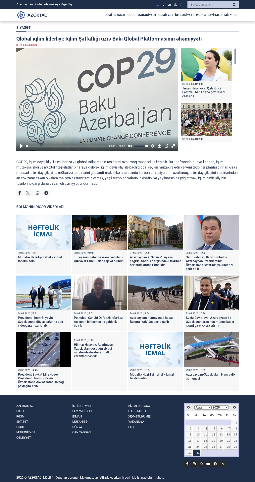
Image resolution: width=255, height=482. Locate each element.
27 (221, 446)
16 (189, 440)
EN (169, 4)
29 (235, 446)
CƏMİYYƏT (165, 15)
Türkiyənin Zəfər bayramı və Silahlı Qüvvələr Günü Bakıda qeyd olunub (99, 259)
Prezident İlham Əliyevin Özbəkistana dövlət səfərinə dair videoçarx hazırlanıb (40, 321)
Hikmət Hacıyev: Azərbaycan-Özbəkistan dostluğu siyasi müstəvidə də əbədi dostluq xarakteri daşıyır (95, 350)
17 (198, 440)
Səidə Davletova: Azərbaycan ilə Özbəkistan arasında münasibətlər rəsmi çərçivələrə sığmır (210, 321)
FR (181, 4)
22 (235, 440)
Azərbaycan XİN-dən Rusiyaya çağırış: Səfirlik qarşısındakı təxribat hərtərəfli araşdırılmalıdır (155, 261)
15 (235, 434)
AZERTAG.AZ (25, 406)
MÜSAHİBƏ (79, 421)
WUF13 (201, 15)
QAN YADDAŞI (81, 432)
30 (189, 452)
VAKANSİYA (136, 421)
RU (163, 4)
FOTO (20, 411)
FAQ (131, 427)
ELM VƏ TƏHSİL (83, 411)
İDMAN (77, 416)
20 (221, 440)
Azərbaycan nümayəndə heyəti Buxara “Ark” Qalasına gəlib (152, 319)
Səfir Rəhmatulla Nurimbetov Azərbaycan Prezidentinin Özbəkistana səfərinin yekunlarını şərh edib (209, 263)
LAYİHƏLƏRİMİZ (219, 15)
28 (228, 446)
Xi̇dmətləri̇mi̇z (139, 416)
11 (205, 434)
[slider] (66, 146)
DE (175, 4)
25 (205, 446)
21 (228, 440)
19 (213, 440)
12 (213, 434)
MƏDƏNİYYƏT (146, 15)
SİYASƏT (120, 15)
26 (213, 446)
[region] (208, 95)
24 (198, 446)
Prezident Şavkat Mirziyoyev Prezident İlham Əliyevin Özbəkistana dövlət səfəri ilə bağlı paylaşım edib (41, 380)
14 (228, 434)
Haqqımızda (137, 411)
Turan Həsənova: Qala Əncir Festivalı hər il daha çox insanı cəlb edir (203, 92)
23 (189, 446)
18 (205, 440)
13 (221, 434)
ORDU (131, 15)
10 (198, 434)
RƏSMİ (107, 15)
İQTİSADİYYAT (184, 15)
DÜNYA (77, 427)
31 (198, 452)
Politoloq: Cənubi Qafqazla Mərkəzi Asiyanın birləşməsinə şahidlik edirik (99, 321)
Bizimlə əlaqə (139, 406)
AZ (157, 4)
